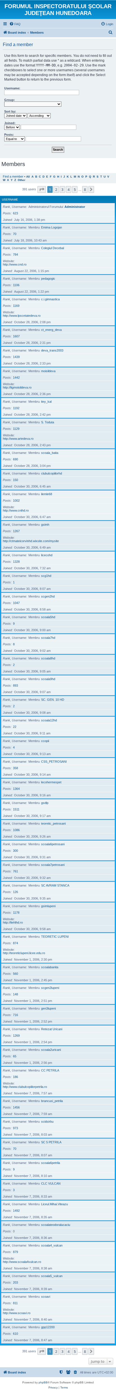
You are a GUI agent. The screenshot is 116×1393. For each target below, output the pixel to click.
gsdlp (44, 803)
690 (15, 459)
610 (15, 1333)
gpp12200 (48, 1327)
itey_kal (46, 401)
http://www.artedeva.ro (18, 438)
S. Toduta (47, 422)
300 (15, 850)
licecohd (46, 555)
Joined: (9, 123)
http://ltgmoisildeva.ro (17, 387)
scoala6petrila (50, 1163)
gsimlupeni (48, 906)
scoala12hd (49, 720)
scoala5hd (48, 617)
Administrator (74, 206)
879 (15, 1252)
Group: (9, 100)
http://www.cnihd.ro (16, 510)
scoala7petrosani (52, 864)
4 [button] (69, 189)
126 (15, 892)
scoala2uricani (51, 1049)
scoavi (45, 1296)
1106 (16, 285)
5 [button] (75, 189)
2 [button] (56, 189)
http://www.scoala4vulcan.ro (22, 1261)
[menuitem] (15, 24)
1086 (16, 830)
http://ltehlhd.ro (13, 922)
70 (14, 234)
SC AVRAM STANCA (55, 885)
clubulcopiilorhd (51, 473)
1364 (16, 788)
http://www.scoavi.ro (16, 1313)
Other (21, 180)
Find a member (13, 176)
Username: (12, 88)
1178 (16, 912)
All (28, 176)
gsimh (45, 524)
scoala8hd (48, 658)
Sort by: (10, 111)
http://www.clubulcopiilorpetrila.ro (25, 1086)
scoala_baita (49, 452)
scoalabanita (49, 967)
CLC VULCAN (51, 1183)
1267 (16, 531)
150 (15, 480)
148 (15, 994)
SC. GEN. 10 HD (52, 699)
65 (14, 1056)
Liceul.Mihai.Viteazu (54, 1204)
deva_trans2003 (52, 350)
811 (15, 1303)
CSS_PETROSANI (54, 761)
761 (15, 871)
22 (14, 726)
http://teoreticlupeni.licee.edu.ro (24, 953)
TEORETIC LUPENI (55, 936)
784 (15, 254)
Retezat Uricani (51, 1029)
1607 (16, 336)
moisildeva (48, 371)
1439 (16, 357)
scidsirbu (47, 1121)
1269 (16, 1035)
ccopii (45, 741)
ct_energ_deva (51, 329)
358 (15, 768)
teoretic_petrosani (53, 823)
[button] (41, 189)
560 (15, 973)
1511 (16, 809)
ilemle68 (46, 494)
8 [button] (85, 189)
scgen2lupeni (50, 987)
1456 (16, 1107)
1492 (16, 1210)
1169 (16, 305)
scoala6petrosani (52, 844)
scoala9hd (48, 679)
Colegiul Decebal (52, 248)
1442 (16, 377)
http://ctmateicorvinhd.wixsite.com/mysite (31, 541)
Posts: (9, 134)
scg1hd (46, 575)
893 (15, 685)
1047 (16, 603)
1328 (16, 561)
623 (15, 213)
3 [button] (62, 189)
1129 (16, 428)
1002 (16, 500)
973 (15, 1128)
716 (15, 1015)
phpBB (43, 1382)
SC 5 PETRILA (51, 1142)
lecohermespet (51, 782)
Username (10, 199)
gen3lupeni (48, 1008)
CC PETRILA (50, 1070)
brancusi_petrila (52, 1101)
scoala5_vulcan (52, 1276)
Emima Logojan (51, 227)
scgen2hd (48, 596)
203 (15, 1282)
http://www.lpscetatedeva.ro (22, 315)
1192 (16, 408)
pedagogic (48, 278)
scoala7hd (48, 637)
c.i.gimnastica (50, 299)
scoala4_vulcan (52, 1245)
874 (15, 943)
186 (15, 1077)
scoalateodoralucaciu (55, 1224)
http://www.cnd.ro (14, 264)
